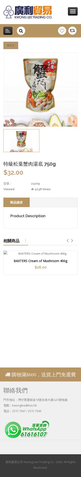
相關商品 (11, 240)
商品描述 (16, 202)
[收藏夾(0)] (62, 31)
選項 (11, 45)
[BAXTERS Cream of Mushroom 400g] (40, 253)
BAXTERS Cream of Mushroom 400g (40, 261)
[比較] (72, 31)
